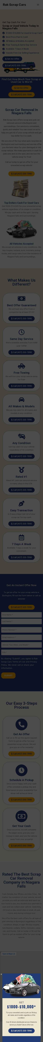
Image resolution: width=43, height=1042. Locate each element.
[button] (1, 974)
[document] (21, 521)
